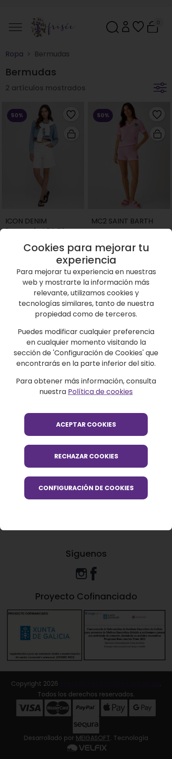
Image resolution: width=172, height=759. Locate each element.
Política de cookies (100, 392)
